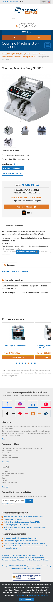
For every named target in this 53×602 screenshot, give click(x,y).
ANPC (38, 566)
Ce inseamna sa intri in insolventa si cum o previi (20, 538)
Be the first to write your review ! (15, 272)
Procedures (6, 471)
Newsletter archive (8, 504)
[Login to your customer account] (14, 37)
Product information (14, 226)
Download (5, 476)
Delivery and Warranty (9, 482)
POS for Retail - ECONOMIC (13, 519)
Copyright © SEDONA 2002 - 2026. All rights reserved (18, 566)
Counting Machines (13, 370)
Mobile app (45, 560)
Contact (5, 2)
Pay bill (4, 480)
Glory (16, 164)
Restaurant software (9, 558)
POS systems (6, 555)
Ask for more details (11, 168)
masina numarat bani (31, 373)
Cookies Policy (46, 566)
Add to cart (16, 357)
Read (3, 439)
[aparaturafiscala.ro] (26, 10)
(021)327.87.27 (28, 26)
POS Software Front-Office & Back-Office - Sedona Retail (23, 517)
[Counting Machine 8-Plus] (18, 332)
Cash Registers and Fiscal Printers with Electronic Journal (22, 448)
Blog (3, 478)
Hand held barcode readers (11, 453)
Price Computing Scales (10, 451)
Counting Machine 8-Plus (15, 345)
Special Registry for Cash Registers (16, 525)
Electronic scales (23, 558)
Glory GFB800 (13, 376)
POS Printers (6, 455)
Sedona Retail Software (10, 457)
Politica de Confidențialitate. (38, 595)
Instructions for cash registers (13, 473)
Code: (4, 151)
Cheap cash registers (24, 560)
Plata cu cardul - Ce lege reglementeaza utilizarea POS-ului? (24, 543)
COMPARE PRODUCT (11, 174)
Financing (36, 560)
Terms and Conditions (34, 568)
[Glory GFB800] (9, 130)
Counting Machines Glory (29, 370)
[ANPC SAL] (26, 577)
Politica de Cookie (21, 595)
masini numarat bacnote (14, 373)
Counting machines (37, 558)
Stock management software (33, 555)
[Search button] (40, 18)
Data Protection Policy (19, 568)
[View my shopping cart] (38, 37)
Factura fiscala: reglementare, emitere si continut (21, 541)
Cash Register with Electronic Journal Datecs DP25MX (22, 522)
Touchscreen (17, 555)
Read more (5, 462)
